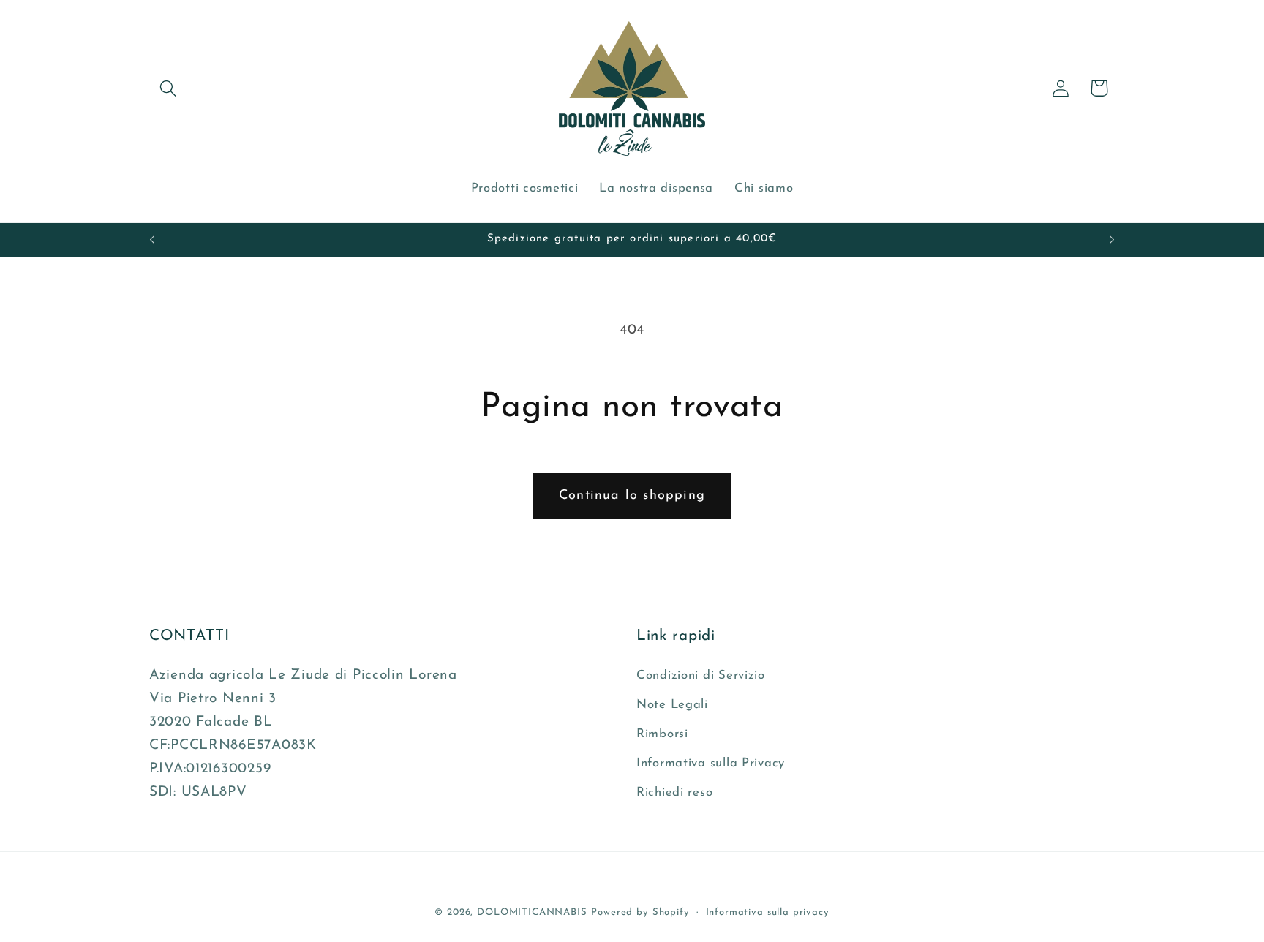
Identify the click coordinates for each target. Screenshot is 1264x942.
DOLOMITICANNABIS (532, 912)
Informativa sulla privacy (768, 912)
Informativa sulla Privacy (710, 763)
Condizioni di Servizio (700, 675)
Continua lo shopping (632, 495)
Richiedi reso (674, 792)
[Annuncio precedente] (152, 240)
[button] (168, 88)
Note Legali (672, 704)
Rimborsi (662, 734)
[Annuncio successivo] (1112, 240)
